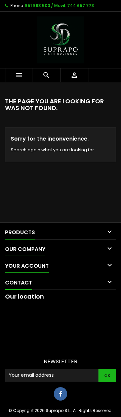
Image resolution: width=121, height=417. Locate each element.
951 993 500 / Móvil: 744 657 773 (59, 5)
